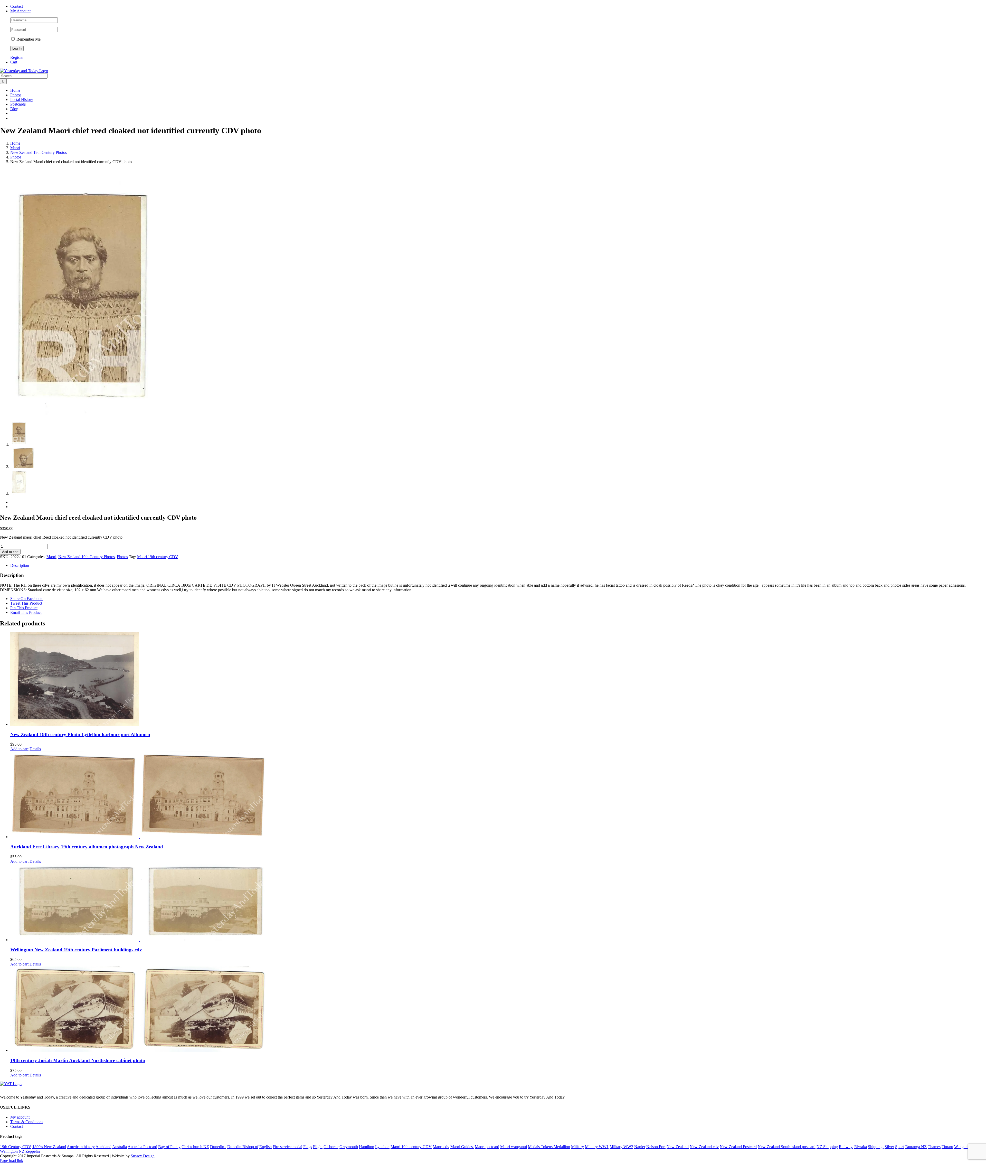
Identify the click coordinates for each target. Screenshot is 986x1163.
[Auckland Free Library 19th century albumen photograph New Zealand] (498, 795)
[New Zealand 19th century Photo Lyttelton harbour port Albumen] (498, 679)
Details (35, 749)
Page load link (11, 1160)
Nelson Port (656, 1147)
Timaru (947, 1147)
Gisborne (331, 1147)
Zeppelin (32, 1151)
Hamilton (366, 1147)
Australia (119, 1147)
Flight (318, 1147)
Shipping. (876, 1147)
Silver (889, 1147)
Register (17, 57)
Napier (639, 1147)
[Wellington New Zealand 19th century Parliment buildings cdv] (498, 903)
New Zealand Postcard (738, 1147)
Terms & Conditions (26, 1122)
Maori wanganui (513, 1147)
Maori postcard (487, 1147)
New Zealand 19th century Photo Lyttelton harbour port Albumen (80, 734)
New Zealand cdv (704, 1147)
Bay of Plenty (169, 1147)
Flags (307, 1147)
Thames (934, 1147)
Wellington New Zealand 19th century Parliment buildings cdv (76, 949)
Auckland (103, 1147)
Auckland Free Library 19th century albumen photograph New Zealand (86, 846)
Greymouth (348, 1147)
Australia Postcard (142, 1147)
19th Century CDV (15, 1147)
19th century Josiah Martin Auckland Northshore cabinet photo (77, 1060)
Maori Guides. (462, 1147)
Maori (51, 557)
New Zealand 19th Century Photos (86, 557)
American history (81, 1147)
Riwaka (860, 1147)
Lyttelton (382, 1147)
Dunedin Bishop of (242, 1147)
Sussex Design (143, 1156)
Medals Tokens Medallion (549, 1147)
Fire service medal (287, 1147)
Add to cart (10, 552)
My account (20, 1117)
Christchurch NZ (195, 1147)
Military (577, 1147)
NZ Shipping (827, 1147)
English (265, 1147)
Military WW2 (621, 1147)
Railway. (846, 1147)
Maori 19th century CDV (157, 557)
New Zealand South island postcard (787, 1147)
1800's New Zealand (49, 1147)
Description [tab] (19, 565)
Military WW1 (597, 1147)
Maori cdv (441, 1147)
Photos (122, 557)
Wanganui (962, 1147)
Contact (16, 1126)
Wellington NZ (12, 1151)
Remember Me (28, 39)
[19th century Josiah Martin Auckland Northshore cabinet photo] (498, 1010)
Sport (899, 1147)
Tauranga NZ (916, 1147)
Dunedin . (218, 1147)
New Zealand (678, 1147)
